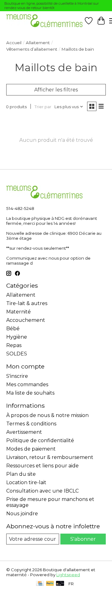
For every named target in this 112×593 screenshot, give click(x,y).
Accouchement (25, 320)
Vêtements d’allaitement (31, 49)
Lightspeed (68, 574)
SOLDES (16, 354)
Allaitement (38, 42)
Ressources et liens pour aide (42, 466)
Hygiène (16, 337)
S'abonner (83, 539)
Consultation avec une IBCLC (42, 491)
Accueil (13, 42)
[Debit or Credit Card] (60, 584)
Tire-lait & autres (26, 303)
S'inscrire (17, 376)
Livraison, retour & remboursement (49, 457)
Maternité (18, 312)
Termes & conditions (31, 424)
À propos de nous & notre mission (47, 415)
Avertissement (24, 432)
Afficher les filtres (56, 90)
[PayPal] (50, 584)
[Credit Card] (40, 584)
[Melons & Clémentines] (44, 20)
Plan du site (21, 474)
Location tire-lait (26, 482)
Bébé (13, 328)
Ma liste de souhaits (30, 393)
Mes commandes (27, 384)
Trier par (43, 106)
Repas (13, 345)
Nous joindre (22, 514)
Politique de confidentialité (40, 440)
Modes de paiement (31, 449)
